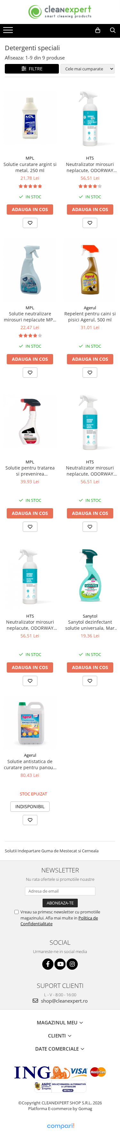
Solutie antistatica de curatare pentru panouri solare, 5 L (30, 764)
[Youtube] (60, 964)
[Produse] (8, 32)
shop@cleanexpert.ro (64, 1001)
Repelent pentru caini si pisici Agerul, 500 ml (90, 317)
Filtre (34, 69)
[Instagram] (72, 964)
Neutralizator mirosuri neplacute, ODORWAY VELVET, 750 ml (30, 625)
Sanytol (90, 616)
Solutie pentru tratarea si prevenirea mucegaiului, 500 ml (30, 471)
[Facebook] (47, 964)
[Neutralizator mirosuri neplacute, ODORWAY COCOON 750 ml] (90, 421)
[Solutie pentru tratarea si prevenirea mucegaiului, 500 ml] (30, 421)
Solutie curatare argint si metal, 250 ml (30, 167)
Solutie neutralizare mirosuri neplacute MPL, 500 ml (30, 317)
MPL (30, 158)
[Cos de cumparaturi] (98, 30)
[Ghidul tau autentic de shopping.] (60, 1126)
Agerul (90, 308)
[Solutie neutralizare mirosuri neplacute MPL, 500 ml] (30, 269)
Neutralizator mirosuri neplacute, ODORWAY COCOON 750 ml (90, 471)
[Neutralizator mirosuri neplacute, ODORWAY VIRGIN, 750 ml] (90, 117)
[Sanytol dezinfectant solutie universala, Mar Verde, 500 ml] (90, 576)
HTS (90, 158)
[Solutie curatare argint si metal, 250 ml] (30, 118)
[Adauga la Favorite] (30, 223)
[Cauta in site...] (113, 30)
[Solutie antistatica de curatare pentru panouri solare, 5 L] (30, 722)
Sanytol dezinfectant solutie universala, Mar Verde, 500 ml (90, 625)
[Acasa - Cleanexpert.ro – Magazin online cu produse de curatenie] (60, 12)
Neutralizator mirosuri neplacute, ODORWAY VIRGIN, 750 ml (90, 167)
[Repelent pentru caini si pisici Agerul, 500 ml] (90, 269)
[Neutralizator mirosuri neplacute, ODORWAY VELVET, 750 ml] (30, 575)
